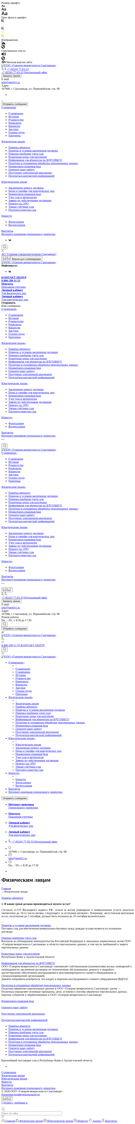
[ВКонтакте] (9, 240)
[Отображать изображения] (3, 43)
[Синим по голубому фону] (2, 29)
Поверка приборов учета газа (26, 153)
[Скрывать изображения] (3, 47)
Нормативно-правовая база (24, 166)
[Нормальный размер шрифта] (3, 9)
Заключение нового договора (26, 187)
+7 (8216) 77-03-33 (18, 69)
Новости (6, 215)
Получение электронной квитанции (30, 172)
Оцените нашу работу (21, 169)
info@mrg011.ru (10, 82)
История (13, 116)
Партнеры (14, 135)
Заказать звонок (11, 76)
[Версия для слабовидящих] (7, 589)
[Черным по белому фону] (2, 21)
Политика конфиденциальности (20, 1094)
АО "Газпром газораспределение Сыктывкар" (29, 254)
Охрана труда (16, 132)
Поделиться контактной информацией (31, 175)
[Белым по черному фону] (2, 25)
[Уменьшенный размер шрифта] (3, 6)
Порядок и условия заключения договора (33, 150)
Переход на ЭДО (18, 203)
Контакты (7, 230)
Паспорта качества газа (22, 209)
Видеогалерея (16, 225)
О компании (8, 107)
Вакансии (14, 126)
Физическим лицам (13, 141)
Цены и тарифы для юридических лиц (31, 190)
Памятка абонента (19, 147)
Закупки (13, 129)
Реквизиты (14, 122)
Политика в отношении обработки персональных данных (43, 163)
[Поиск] (4, 247)
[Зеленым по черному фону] (2, 36)
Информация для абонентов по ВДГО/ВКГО (35, 160)
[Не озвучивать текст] (3, 59)
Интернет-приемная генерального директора (28, 234)
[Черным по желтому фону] (2, 32)
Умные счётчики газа (21, 206)
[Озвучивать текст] (3, 54)
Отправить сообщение (15, 104)
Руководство (16, 119)
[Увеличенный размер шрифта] (4, 14)
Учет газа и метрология (22, 197)
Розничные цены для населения (27, 156)
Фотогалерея (16, 221)
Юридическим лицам (14, 181)
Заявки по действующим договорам (29, 200)
